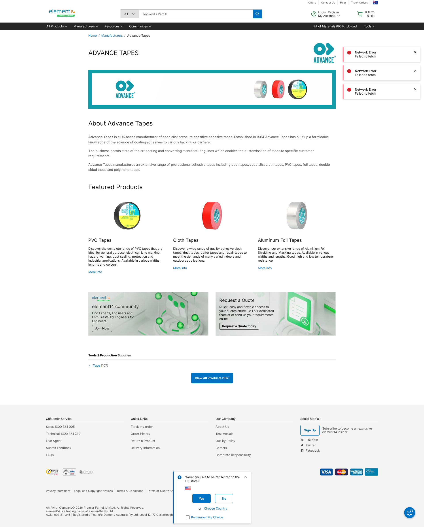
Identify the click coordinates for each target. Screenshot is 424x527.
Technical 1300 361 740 (63, 434)
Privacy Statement (58, 491)
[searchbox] (196, 14)
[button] (56, 26)
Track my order (142, 426)
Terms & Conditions (130, 491)
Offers (312, 2)
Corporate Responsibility (233, 455)
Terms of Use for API (161, 491)
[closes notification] (415, 15)
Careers (221, 448)
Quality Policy (225, 441)
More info (95, 272)
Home (92, 35)
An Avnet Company (59, 507)
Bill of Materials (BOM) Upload (335, 26)
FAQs (50, 455)
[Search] (257, 14)
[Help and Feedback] (409, 512)
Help (343, 2)
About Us (222, 426)
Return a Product (143, 441)
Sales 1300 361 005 (60, 426)
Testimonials (224, 434)
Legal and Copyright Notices (93, 491)
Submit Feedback (58, 448)
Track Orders (359, 2)
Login (322, 12)
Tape (96, 365)
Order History (140, 434)
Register (333, 12)
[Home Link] (62, 14)
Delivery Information (145, 448)
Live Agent (54, 441)
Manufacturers (112, 35)
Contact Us (328, 2)
